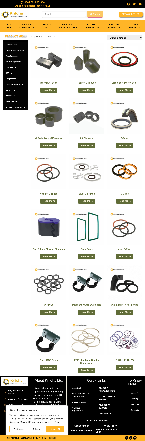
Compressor (11, 79)
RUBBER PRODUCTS (14, 107)
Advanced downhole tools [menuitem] (68, 26)
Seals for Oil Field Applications (81, 395)
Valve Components (13, 62)
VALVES (9, 90)
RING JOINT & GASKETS (104, 406)
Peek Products (12, 56)
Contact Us (135, 410)
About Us (134, 393)
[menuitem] (8, 26)
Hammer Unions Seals (15, 50)
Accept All (55, 429)
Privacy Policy (110, 425)
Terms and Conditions (82, 430)
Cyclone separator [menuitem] (114, 26)
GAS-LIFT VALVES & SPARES (107, 398)
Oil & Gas (9, 67)
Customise (19, 429)
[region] (37, 420)
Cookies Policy (81, 425)
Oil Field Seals (11, 45)
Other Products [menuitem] (134, 26)
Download (135, 404)
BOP (7, 73)
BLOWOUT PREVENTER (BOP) (107, 389)
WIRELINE (10, 101)
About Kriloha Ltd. (49, 380)
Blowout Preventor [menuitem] (92, 26)
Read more (49, 90)
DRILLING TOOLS (13, 84)
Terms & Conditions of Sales (107, 430)
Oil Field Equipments (78, 409)
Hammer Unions (79, 402)
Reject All (37, 429)
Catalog (135, 399)
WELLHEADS (11, 96)
